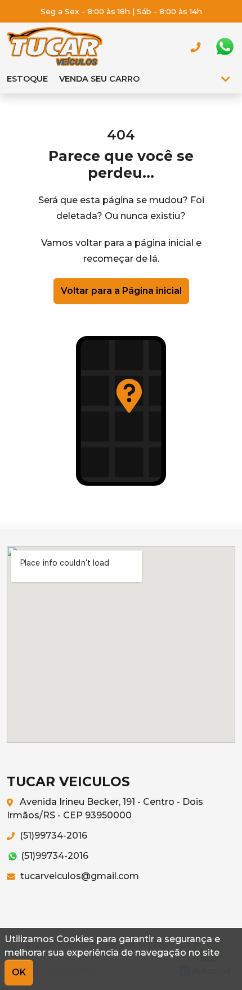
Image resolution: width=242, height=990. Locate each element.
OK (19, 972)
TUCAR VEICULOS (54, 46)
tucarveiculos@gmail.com (78, 876)
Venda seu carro (99, 79)
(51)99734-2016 (52, 835)
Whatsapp (224, 46)
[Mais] (225, 79)
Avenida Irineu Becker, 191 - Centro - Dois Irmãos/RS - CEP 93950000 (105, 808)
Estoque (27, 79)
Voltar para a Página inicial (121, 290)
